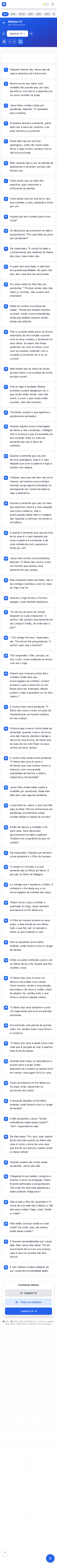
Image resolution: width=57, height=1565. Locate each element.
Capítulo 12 (30, 1293)
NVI (5, 14)
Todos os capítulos (30, 1302)
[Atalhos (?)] (5, 1553)
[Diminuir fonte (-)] (10, 42)
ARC (39, 14)
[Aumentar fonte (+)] (14, 42)
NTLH (21, 14)
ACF (31, 14)
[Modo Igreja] (20, 42)
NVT (47, 14)
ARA (13, 14)
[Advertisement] (28, 58)
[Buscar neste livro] (4, 42)
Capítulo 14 (27, 1311)
